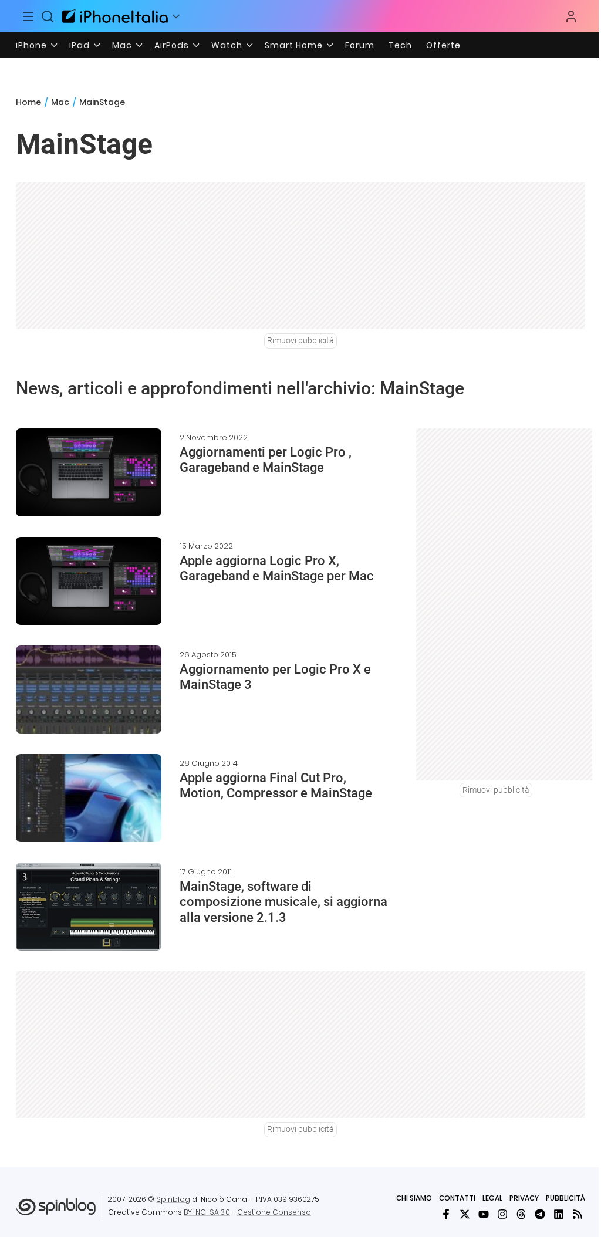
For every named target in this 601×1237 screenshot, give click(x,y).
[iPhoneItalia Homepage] (115, 16)
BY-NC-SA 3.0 (207, 1212)
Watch (226, 45)
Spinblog (173, 1199)
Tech (400, 45)
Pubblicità (565, 1198)
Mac (122, 45)
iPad (79, 45)
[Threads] (521, 1214)
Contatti (457, 1198)
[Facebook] (446, 1214)
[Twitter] (464, 1214)
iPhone (31, 45)
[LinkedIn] (558, 1214)
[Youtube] (483, 1214)
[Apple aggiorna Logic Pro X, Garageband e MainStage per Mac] (88, 581)
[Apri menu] (176, 16)
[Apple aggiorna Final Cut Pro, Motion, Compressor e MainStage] (88, 798)
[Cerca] (48, 16)
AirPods (171, 45)
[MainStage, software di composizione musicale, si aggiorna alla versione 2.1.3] (88, 907)
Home (28, 102)
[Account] (571, 16)
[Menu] (28, 16)
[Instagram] (502, 1214)
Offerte (443, 45)
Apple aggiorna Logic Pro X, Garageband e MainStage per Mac (277, 568)
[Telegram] (540, 1214)
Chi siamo (414, 1198)
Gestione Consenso (274, 1212)
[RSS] (577, 1214)
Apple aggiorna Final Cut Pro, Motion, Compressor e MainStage (276, 785)
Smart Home (294, 45)
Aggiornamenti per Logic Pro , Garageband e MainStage (266, 460)
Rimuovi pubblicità (300, 340)
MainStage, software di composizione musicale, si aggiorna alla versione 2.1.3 (283, 902)
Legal (492, 1198)
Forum (359, 45)
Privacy (524, 1198)
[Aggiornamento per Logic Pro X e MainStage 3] (88, 689)
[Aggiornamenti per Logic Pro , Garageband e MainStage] (88, 472)
